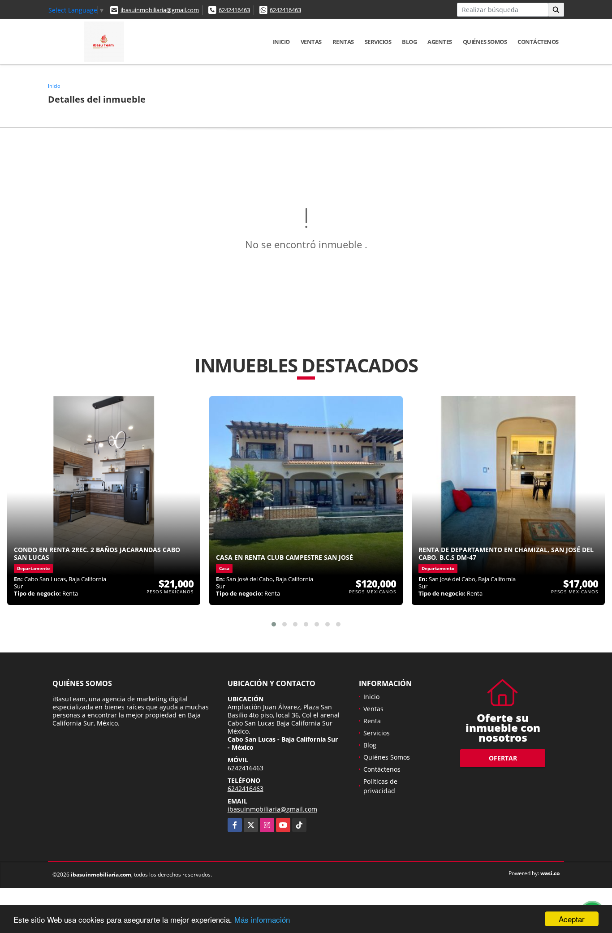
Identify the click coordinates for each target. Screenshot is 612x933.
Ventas (311, 42)
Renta (372, 721)
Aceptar (572, 918)
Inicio (281, 42)
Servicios (378, 42)
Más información (262, 919)
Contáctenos (538, 42)
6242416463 (234, 10)
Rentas (343, 42)
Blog (409, 42)
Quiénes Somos (485, 42)
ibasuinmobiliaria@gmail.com (160, 10)
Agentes (439, 42)
